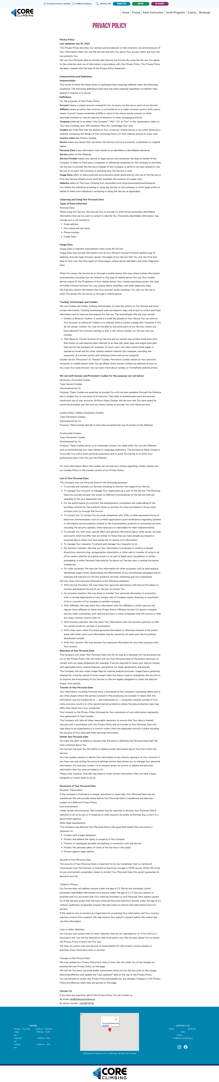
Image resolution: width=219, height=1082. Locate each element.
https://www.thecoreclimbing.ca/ (138, 183)
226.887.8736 (86, 1003)
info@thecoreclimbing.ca (82, 999)
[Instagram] (179, 1047)
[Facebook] (185, 1047)
